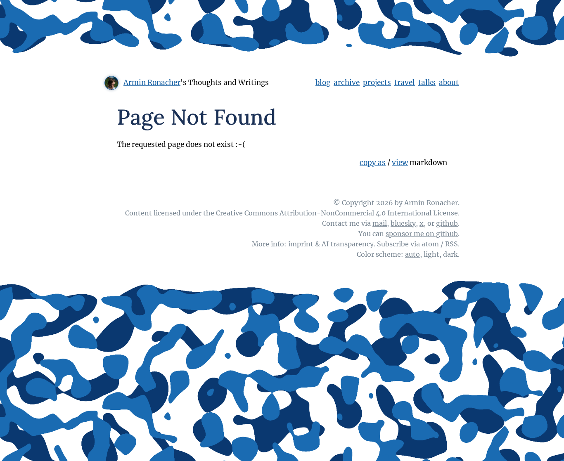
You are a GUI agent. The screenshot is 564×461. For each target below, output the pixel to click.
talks (427, 82)
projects (377, 82)
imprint (300, 244)
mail (379, 223)
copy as (373, 162)
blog (322, 82)
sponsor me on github (422, 233)
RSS (451, 244)
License (445, 213)
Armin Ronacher (151, 82)
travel (404, 82)
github (447, 223)
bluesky (403, 223)
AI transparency (348, 244)
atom (430, 244)
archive (347, 82)
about (449, 82)
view (400, 162)
